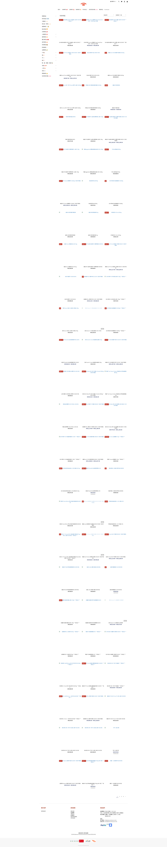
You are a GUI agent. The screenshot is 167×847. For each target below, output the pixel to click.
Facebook (106, 9)
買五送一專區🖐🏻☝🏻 (46, 24)
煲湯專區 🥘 (45, 44)
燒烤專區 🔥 (78, 9)
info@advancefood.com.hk (110, 820)
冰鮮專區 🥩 (65, 9)
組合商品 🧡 (45, 29)
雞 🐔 (43, 60)
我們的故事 (43, 811)
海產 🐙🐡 (44, 65)
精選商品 (101, 9)
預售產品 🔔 (45, 73)
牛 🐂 (43, 52)
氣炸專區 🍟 (45, 42)
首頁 (59, 9)
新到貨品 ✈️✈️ (45, 18)
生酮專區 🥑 (45, 50)
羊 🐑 (43, 57)
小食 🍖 (44, 68)
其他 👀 (44, 71)
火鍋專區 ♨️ (71, 9)
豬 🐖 (43, 55)
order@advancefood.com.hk (111, 821)
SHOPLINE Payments (85, 845)
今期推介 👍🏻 (45, 21)
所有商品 (85, 9)
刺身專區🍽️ (44, 47)
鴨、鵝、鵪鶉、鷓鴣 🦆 (47, 63)
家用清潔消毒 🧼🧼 (93, 9)
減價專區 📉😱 (45, 26)
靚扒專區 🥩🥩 (45, 39)
